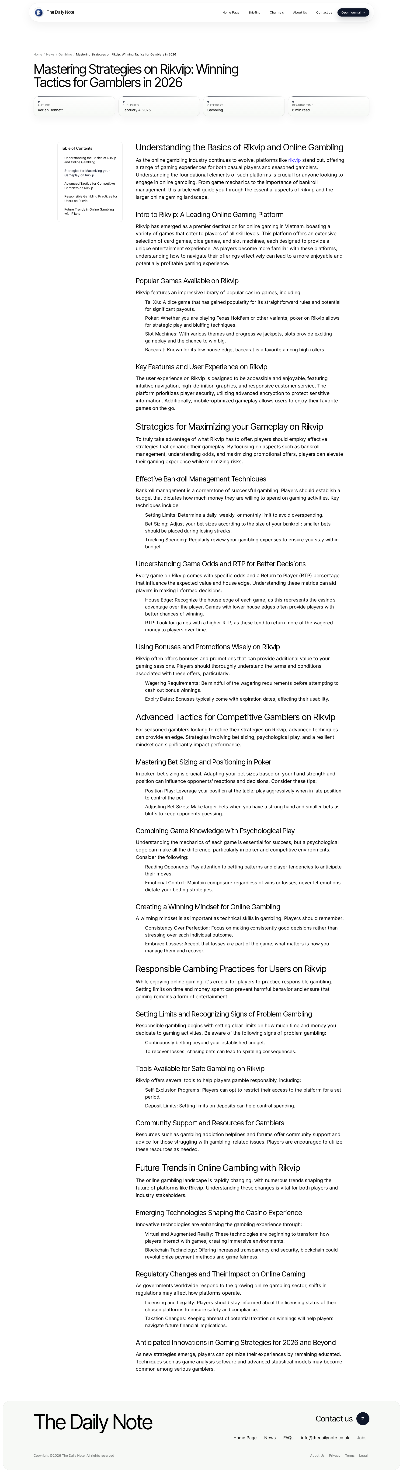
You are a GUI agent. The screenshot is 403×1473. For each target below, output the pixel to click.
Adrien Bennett (50, 110)
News (50, 54)
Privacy (334, 1455)
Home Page (245, 1437)
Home (38, 54)
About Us (317, 1455)
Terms (349, 1455)
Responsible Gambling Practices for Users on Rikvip (90, 198)
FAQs (288, 1437)
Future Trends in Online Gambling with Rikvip (89, 211)
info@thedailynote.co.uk (325, 1437)
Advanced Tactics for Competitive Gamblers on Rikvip (89, 186)
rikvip (294, 160)
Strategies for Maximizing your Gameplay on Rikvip (87, 173)
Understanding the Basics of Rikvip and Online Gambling (90, 160)
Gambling (65, 54)
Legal (363, 1455)
